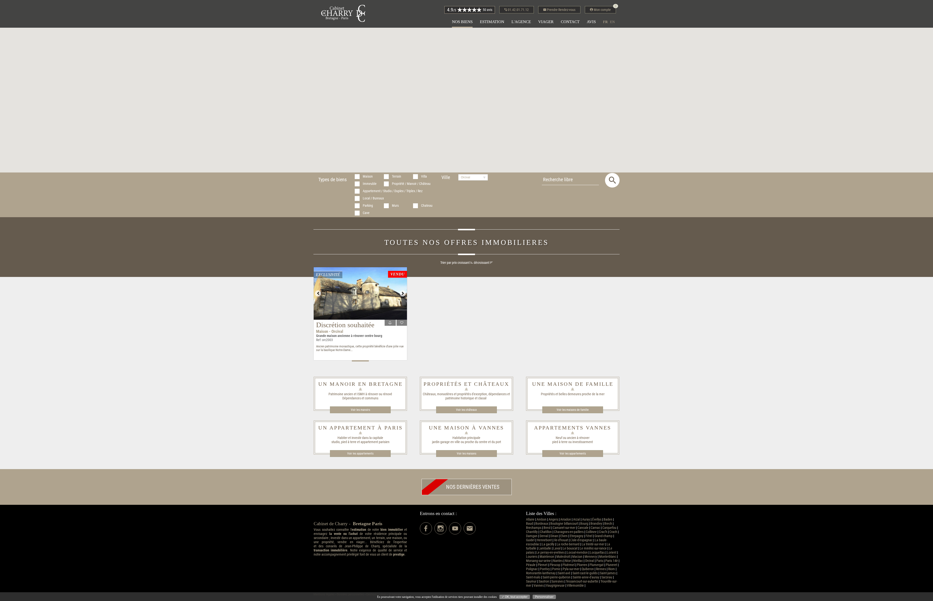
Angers (553, 519)
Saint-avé (564, 573)
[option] (360, 293)
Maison (368, 176)
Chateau (426, 206)
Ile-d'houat (561, 540)
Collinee (591, 532)
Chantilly (532, 532)
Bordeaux (541, 524)
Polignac (532, 569)
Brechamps (533, 528)
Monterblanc (607, 557)
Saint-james (608, 573)
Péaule (531, 565)
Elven (564, 536)
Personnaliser (544, 597)
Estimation (492, 21)
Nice (568, 561)
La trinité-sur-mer (593, 544)
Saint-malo (533, 577)
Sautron (544, 581)
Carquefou (609, 528)
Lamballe (544, 548)
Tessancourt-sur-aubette (582, 581)
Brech (608, 524)
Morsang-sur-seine (538, 561)
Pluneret (611, 565)
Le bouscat (570, 548)
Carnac (595, 528)
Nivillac (578, 561)
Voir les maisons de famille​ (573, 410)
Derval (544, 536)
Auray (586, 519)
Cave (366, 213)
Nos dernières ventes (472, 487)
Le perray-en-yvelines (550, 552)
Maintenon (547, 557)
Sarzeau (606, 577)
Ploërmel (568, 565)
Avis (591, 21)
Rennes (601, 569)
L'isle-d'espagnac (581, 540)
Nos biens (462, 21)
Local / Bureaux (373, 198)
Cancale (583, 528)
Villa (424, 176)
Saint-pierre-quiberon (556, 577)
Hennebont (544, 540)
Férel (589, 536)
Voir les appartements (360, 453)
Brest (547, 528)
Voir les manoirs (360, 410)
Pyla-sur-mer (571, 569)
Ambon (541, 519)
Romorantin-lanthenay (541, 573)
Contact (570, 21)
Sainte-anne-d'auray (586, 577)
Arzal (576, 519)
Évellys (596, 519)
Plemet (542, 565)
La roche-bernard (568, 544)
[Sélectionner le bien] (402, 323)
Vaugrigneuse (555, 586)
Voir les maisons (466, 453)
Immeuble (370, 184)
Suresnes (557, 581)
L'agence (521, 21)
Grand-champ (604, 536)
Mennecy (591, 557)
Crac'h (603, 532)
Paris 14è (611, 561)
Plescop (555, 565)
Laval (557, 548)
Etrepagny (576, 536)
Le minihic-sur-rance (593, 548)
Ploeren (582, 565)
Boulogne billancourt (564, 524)
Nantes (558, 561)
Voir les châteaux (466, 410)
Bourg (584, 524)
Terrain (396, 176)
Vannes (539, 586)
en (612, 22)
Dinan (554, 536)
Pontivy (545, 569)
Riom (611, 569)
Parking (368, 206)
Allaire (530, 519)
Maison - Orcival (329, 331)
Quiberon (588, 569)
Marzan (577, 557)
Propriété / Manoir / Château (411, 184)
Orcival (589, 561)
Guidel (530, 540)
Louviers (531, 557)
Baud (529, 524)
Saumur (531, 581)
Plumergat (596, 565)
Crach (613, 532)
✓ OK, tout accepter (514, 597)
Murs (395, 206)
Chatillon (546, 532)
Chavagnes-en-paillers (569, 532)
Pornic (556, 569)
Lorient (611, 552)
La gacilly (548, 544)
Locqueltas (597, 552)
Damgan (531, 536)
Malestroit (563, 557)
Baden (608, 519)
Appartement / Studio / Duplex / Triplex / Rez (393, 191)
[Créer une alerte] (390, 323)
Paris (599, 561)
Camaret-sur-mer (564, 528)
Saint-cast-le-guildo (585, 573)
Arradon (565, 519)
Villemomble (575, 586)
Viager (545, 21)
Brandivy (596, 524)
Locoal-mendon (577, 552)
